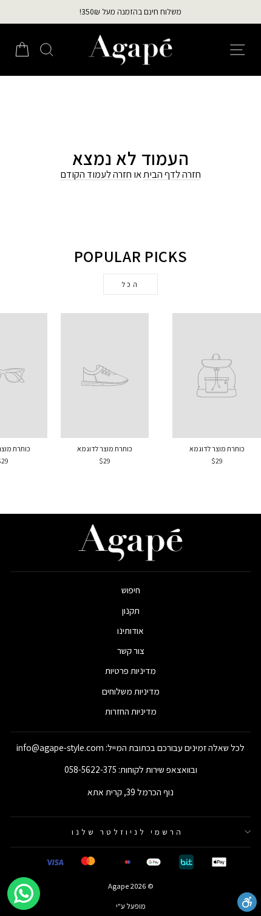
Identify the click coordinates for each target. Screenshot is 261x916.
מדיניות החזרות (131, 711)
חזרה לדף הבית (172, 174)
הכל (131, 284)
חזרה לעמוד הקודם (96, 174)
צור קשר (130, 650)
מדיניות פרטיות (130, 670)
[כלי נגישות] (247, 902)
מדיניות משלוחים (131, 691)
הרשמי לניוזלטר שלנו (127, 831)
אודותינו (130, 630)
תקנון (131, 610)
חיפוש (130, 590)
